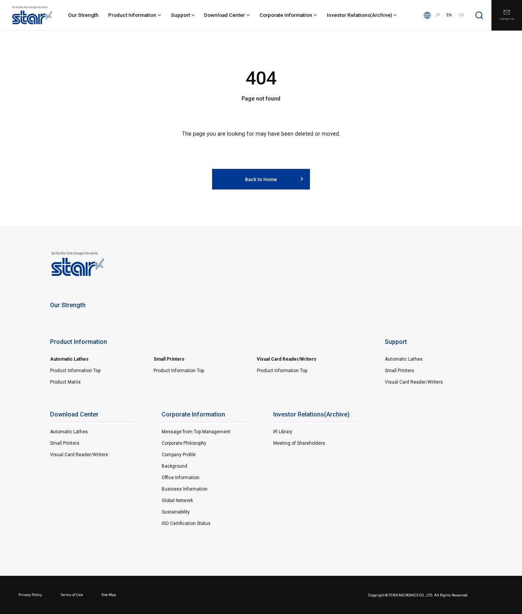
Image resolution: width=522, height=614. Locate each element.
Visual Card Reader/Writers (286, 359)
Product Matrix (65, 382)
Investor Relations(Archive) (359, 15)
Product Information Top (75, 370)
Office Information (180, 477)
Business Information (185, 489)
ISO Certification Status (186, 523)
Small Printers (169, 359)
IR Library (282, 431)
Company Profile (179, 454)
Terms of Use (71, 595)
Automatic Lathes (69, 359)
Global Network (177, 500)
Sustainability (176, 512)
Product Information (132, 15)
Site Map (108, 595)
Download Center (224, 15)
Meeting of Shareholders (299, 443)
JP (437, 15)
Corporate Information (285, 15)
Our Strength (83, 15)
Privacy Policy (30, 595)
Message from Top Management (196, 431)
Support (180, 15)
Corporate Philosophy (184, 443)
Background (174, 466)
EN (449, 15)
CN (461, 15)
